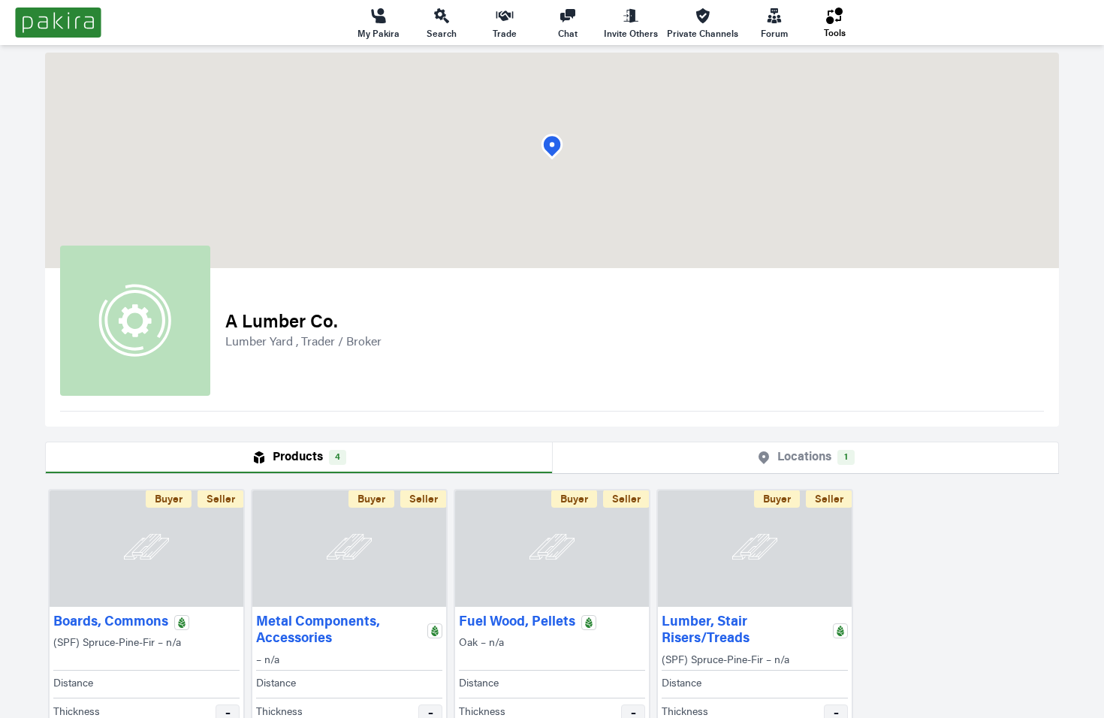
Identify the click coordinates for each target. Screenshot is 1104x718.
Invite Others (631, 33)
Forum (774, 33)
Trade (505, 33)
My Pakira (378, 33)
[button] (552, 147)
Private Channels (702, 33)
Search (442, 33)
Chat (568, 33)
